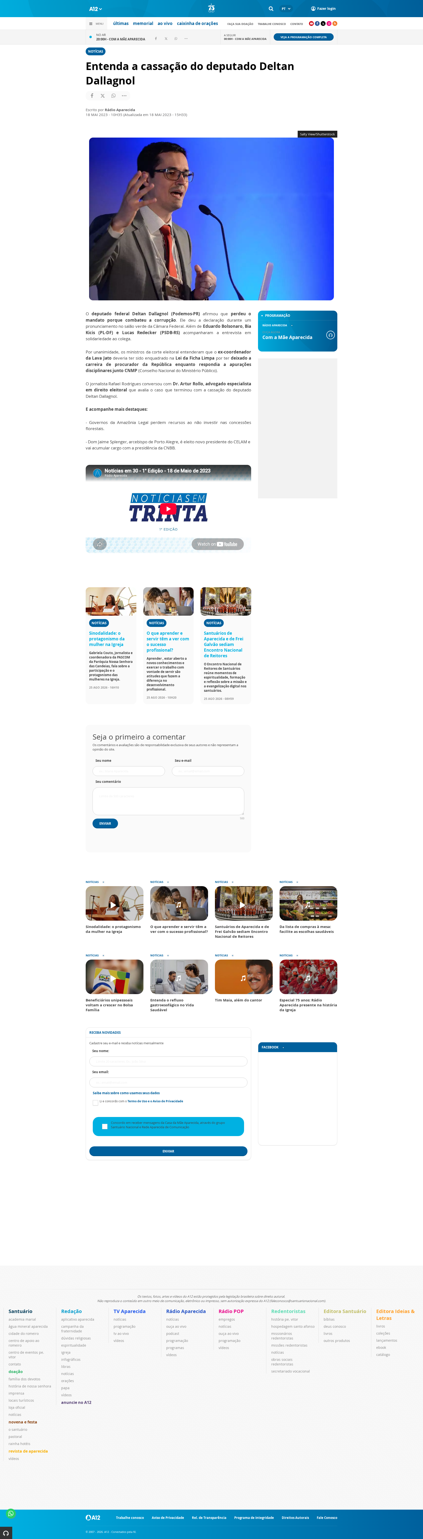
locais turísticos (21, 1400)
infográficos (71, 1359)
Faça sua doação (240, 24)
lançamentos (386, 1340)
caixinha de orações (197, 23)
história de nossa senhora (30, 1386)
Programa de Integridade (254, 1518)
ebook (381, 1347)
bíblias (329, 1319)
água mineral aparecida (28, 1326)
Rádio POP (231, 1311)
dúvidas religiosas (76, 1338)
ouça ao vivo (176, 1326)
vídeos (14, 1458)
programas (175, 1347)
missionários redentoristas (282, 1335)
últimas (121, 23)
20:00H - (120, 39)
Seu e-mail (183, 760)
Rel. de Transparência (209, 1518)
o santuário (18, 1429)
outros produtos (337, 1340)
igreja (65, 1352)
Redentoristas (288, 1311)
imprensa (16, 1393)
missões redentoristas (289, 1345)
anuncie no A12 (76, 1402)
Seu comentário (108, 781)
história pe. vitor (284, 1319)
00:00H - (245, 39)
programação (124, 1326)
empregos (227, 1319)
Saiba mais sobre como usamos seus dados (126, 1093)
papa (65, 1388)
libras (65, 1366)
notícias (15, 1414)
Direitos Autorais (295, 1518)
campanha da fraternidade (72, 1328)
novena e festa (23, 1422)
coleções (383, 1333)
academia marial (22, 1319)
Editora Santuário (345, 1311)
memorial (143, 23)
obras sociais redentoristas (282, 1361)
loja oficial (17, 1407)
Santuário (20, 1311)
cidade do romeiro (24, 1333)
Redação (71, 1311)
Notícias (95, 51)
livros (328, 1333)
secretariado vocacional (290, 1371)
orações (67, 1380)
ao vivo (165, 23)
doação (16, 1371)
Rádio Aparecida (186, 1311)
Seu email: (100, 1072)
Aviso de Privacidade (168, 1518)
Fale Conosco (327, 1518)
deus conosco (335, 1326)
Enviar (105, 823)
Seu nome (103, 760)
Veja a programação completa (304, 37)
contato (296, 24)
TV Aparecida (130, 1311)
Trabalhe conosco (272, 24)
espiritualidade (73, 1345)
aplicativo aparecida (77, 1319)
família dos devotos (24, 1379)
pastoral (15, 1436)
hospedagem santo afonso (293, 1326)
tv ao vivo (121, 1333)
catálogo (383, 1354)
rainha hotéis (19, 1443)
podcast (172, 1333)
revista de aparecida (28, 1451)
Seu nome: (100, 1051)
